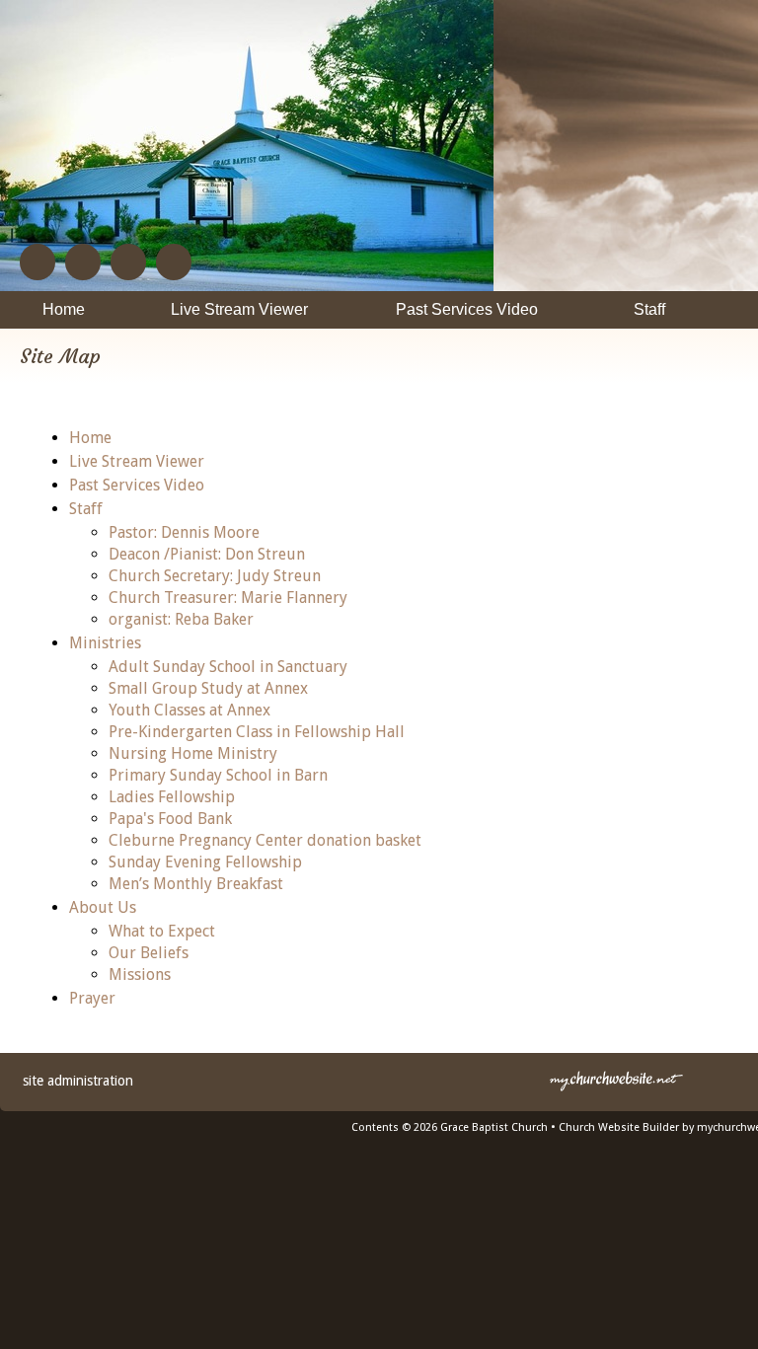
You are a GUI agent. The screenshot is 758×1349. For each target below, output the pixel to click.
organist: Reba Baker (181, 619)
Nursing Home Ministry (193, 753)
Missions (140, 974)
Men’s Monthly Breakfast (196, 883)
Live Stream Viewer (136, 461)
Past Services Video (136, 485)
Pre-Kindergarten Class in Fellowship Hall (257, 731)
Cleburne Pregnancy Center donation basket (265, 840)
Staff (86, 508)
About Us (102, 907)
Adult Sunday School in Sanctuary (228, 666)
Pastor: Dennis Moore (184, 532)
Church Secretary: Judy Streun (215, 575)
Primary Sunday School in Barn (218, 775)
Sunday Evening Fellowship (205, 862)
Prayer (92, 998)
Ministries (105, 643)
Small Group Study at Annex (208, 688)
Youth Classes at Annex (189, 710)
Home (90, 437)
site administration (78, 1080)
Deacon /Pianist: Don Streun (207, 554)
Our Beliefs (149, 952)
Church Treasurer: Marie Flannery (228, 597)
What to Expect (162, 931)
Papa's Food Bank (170, 818)
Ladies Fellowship (172, 796)
